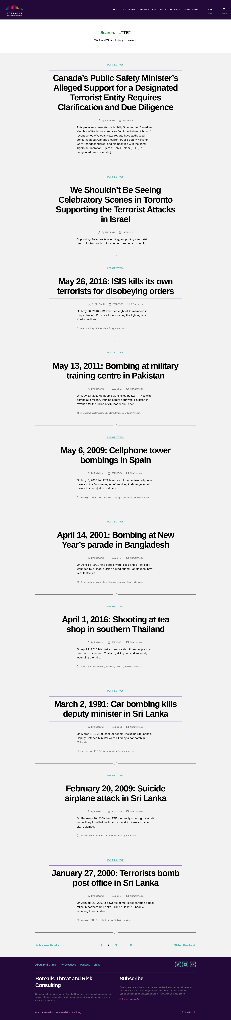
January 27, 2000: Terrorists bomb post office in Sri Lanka (115, 878)
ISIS (97, 328)
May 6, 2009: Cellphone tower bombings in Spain (116, 455)
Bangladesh (86, 582)
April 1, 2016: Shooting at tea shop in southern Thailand (115, 624)
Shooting (101, 666)
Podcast (174, 9)
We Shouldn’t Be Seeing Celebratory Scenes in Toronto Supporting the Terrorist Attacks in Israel (115, 204)
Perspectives (115, 65)
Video (97, 964)
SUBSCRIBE (191, 9)
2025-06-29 (127, 120)
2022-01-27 (117, 896)
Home (116, 9)
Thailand (119, 666)
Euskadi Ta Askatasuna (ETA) (103, 497)
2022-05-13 (117, 389)
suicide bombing (106, 413)
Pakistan (94, 413)
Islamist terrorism (109, 582)
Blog (162, 9)
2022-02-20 (117, 811)
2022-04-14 (117, 558)
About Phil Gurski (147, 9)
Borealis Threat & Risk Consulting (62, 1012)
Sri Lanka (103, 751)
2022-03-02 (117, 727)
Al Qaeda (84, 413)
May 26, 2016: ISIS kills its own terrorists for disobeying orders (115, 286)
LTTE (95, 751)
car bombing (86, 751)
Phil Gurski (110, 120)
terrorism (104, 328)
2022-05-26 (118, 304)
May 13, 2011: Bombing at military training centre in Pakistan (115, 370)
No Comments (136, 389)
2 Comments (137, 304)
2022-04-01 (117, 642)
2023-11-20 (127, 232)
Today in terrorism (117, 328)
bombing (84, 497)
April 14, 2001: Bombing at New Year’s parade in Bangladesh (115, 539)
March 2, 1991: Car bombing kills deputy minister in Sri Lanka (115, 709)
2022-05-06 (117, 473)
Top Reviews (129, 9)
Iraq (92, 328)
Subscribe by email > (129, 999)
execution (84, 328)
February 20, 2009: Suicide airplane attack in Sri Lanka (115, 793)
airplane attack (87, 835)
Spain (120, 497)
